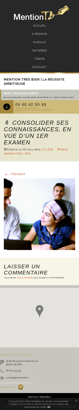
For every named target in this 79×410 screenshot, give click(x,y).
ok (48, 406)
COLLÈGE (47, 149)
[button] (39, 311)
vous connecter (24, 277)
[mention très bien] (41, 13)
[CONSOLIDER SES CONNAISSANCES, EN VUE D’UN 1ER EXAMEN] (39, 214)
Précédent (14, 174)
